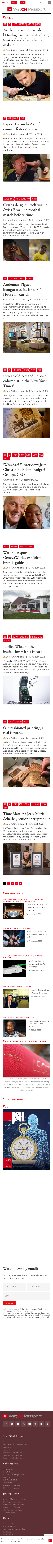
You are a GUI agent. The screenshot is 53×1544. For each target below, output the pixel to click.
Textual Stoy (7, 1450)
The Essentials (8, 1469)
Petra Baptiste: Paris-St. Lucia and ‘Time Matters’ (39, 1024)
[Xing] (47, 1424)
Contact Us (7, 1447)
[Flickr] (41, 1424)
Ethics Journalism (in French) (13, 1458)
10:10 (4, 899)
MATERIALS (20, 986)
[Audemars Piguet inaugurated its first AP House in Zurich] (26, 316)
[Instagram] (5, 1424)
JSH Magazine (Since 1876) (12, 1502)
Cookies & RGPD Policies (12, 1455)
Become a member (9, 1526)
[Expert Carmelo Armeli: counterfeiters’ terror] (26, 150)
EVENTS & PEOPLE (27, 899)
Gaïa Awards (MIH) (10, 1480)
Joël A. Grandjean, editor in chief (15, 1444)
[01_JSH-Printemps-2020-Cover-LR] (26, 1139)
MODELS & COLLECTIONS (16, 928)
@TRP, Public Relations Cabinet (15, 1499)
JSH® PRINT (24, 901)
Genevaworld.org (9, 1513)
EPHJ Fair (6, 1477)
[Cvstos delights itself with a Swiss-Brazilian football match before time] (26, 230)
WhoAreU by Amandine (11, 1485)
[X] (23, 1424)
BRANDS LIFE (14, 899)
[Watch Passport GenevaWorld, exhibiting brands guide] (26, 584)
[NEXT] (20, 883)
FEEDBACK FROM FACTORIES (20, 956)
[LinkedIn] (11, 1424)
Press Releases (8, 1472)
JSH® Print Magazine (11, 1488)
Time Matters (18, 1017)
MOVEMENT (7, 958)
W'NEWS (29, 986)
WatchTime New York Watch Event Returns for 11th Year (38, 934)
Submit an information (11, 1524)
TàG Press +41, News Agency (13, 1510)
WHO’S (33, 1017)
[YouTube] (29, 1424)
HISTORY (15, 901)
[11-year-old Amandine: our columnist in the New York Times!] (26, 404)
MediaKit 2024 (8, 1534)
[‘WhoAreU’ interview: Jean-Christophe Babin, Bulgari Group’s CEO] (26, 493)
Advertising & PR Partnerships (14, 1529)
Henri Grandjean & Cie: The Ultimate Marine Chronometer (36, 907)
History (6, 1442)
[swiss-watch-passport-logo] (26, 9)
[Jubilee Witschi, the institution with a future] (26, 671)
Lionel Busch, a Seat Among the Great (40, 991)
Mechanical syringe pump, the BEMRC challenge (37, 964)
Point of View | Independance (13, 1474)
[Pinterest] (35, 1424)
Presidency (7, 1532)
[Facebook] (17, 1424)
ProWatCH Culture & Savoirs (13, 1504)
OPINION (32, 901)
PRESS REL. (31, 928)
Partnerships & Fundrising (12, 1452)
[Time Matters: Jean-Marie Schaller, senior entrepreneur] (26, 840)
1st (7, 899)
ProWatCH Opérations (11, 1507)
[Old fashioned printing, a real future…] (26, 755)
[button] (5, 3)
